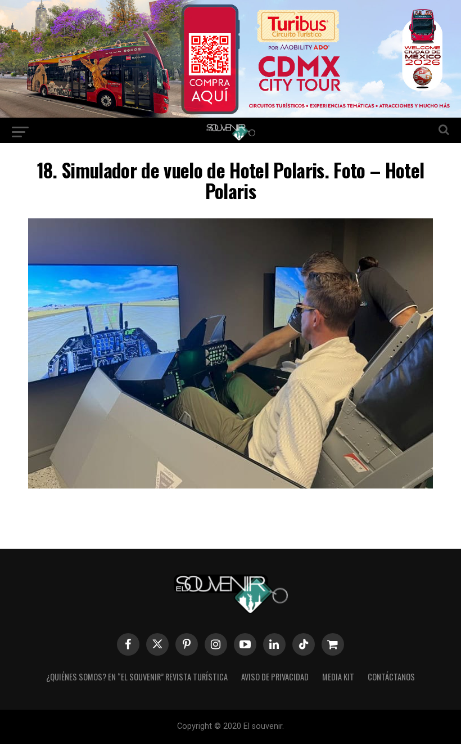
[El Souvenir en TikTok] (303, 644)
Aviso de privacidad (275, 677)
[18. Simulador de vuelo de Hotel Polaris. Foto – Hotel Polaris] (230, 484)
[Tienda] (333, 644)
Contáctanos (391, 677)
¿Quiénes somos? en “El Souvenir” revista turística (137, 677)
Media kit (338, 677)
